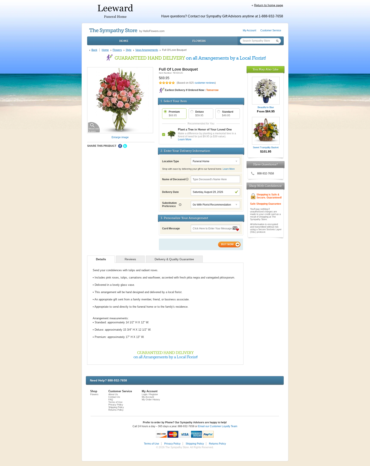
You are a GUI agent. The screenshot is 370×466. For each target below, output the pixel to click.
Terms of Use (115, 402)
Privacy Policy (115, 404)
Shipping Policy (116, 407)
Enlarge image (120, 137)
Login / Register (150, 394)
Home (123, 40)
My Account (249, 30)
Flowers (199, 40)
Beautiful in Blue (266, 107)
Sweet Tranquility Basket (266, 147)
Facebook (120, 146)
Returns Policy (116, 410)
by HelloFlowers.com (126, 30)
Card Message (171, 228)
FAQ (110, 399)
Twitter (125, 146)
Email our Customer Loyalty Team (217, 426)
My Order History (151, 399)
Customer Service (270, 30)
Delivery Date (170, 192)
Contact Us (114, 397)
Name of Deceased (174, 179)
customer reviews (205, 82)
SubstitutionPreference (169, 204)
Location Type (170, 161)
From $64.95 (266, 111)
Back (94, 49)
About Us (113, 394)
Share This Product (101, 145)
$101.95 (265, 151)
